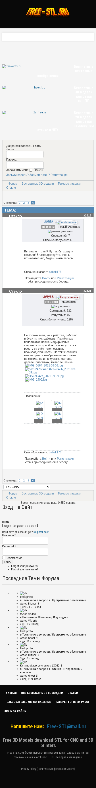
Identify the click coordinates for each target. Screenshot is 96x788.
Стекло (11, 187)
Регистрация (59, 175)
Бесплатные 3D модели (38, 183)
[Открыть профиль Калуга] (67, 296)
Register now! (41, 532)
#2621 (87, 290)
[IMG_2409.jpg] (36, 379)
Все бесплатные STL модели (42, 693)
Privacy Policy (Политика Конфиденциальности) (48, 768)
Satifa (48, 221)
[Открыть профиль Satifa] (66, 221)
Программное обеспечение (69, 600)
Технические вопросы (36, 600)
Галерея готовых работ (73, 702)
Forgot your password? (24, 566)
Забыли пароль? (17, 175)
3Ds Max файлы (15, 711)
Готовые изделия (69, 183)
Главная (10, 693)
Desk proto (26, 596)
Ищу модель (60, 617)
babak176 (55, 272)
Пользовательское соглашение (27, 702)
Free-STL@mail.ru (66, 726)
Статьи (73, 693)
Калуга (47, 296)
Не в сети (48, 226)
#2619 (87, 215)
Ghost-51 (33, 638)
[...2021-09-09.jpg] (44, 365)
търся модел (28, 614)
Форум (12, 183)
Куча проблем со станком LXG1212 (41, 665)
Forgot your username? (24, 569)
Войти (46, 278)
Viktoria (32, 620)
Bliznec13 (33, 603)
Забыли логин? (39, 175)
